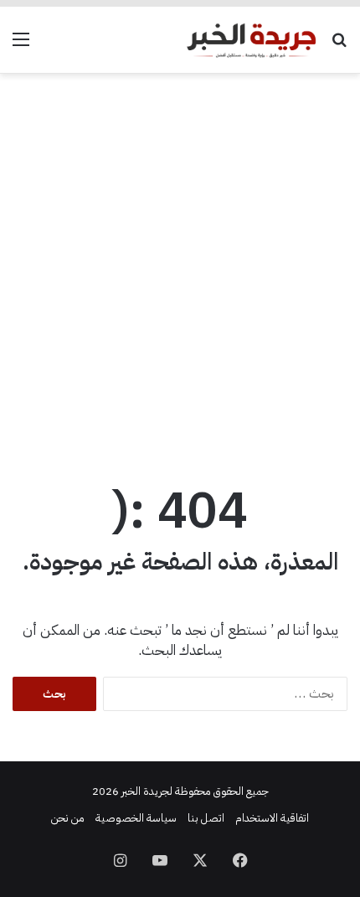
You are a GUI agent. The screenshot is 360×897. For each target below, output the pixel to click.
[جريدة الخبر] (251, 39)
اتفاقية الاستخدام (272, 818)
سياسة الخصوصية (136, 818)
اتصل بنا (206, 818)
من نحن (68, 818)
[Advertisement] (180, 270)
